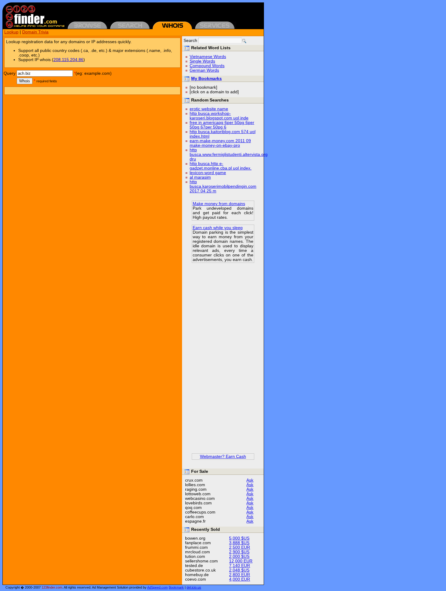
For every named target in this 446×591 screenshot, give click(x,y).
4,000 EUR (239, 579)
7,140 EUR (239, 565)
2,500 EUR (239, 547)
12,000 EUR (240, 561)
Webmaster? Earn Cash (223, 456)
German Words (204, 70)
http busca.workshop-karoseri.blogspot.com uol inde (219, 115)
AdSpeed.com (157, 587)
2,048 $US (239, 570)
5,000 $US (239, 538)
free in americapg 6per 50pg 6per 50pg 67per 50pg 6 (222, 124)
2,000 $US (239, 556)
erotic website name (209, 109)
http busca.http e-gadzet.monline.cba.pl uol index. (221, 165)
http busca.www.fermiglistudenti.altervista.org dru (229, 154)
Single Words (202, 61)
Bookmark (176, 587)
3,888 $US (239, 543)
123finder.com (52, 587)
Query (9, 73)
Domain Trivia (35, 32)
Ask (249, 480)
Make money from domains (219, 203)
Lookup (11, 32)
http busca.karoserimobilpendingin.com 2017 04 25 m (223, 186)
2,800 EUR (239, 574)
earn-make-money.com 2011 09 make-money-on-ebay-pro (220, 143)
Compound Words (207, 66)
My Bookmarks (206, 78)
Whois (24, 81)
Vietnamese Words (208, 56)
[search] (244, 41)
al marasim (200, 177)
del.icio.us (194, 587)
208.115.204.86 (68, 59)
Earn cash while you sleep (218, 227)
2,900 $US (239, 552)
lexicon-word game (208, 172)
